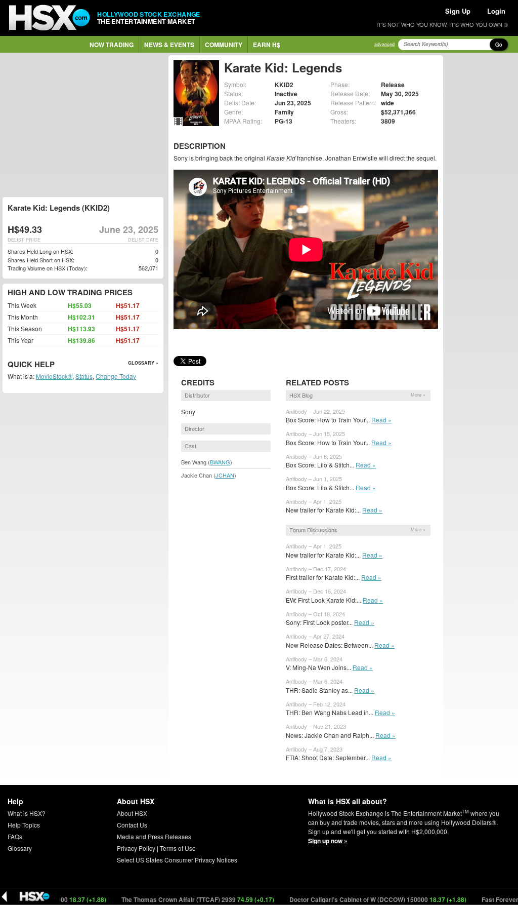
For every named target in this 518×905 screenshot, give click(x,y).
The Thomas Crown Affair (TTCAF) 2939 (178, 899)
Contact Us (132, 824)
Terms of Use (178, 848)
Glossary (20, 848)
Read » (381, 419)
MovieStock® (54, 376)
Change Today (116, 376)
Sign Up (457, 11)
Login (496, 11)
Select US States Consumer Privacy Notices (177, 859)
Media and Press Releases (154, 836)
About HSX (132, 813)
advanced (384, 44)
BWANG (220, 462)
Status (84, 376)
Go (498, 44)
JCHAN (224, 475)
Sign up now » (328, 840)
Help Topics (24, 824)
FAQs (15, 836)
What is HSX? (27, 813)
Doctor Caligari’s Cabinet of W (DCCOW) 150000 (358, 899)
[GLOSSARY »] (56, 365)
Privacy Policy (136, 848)
